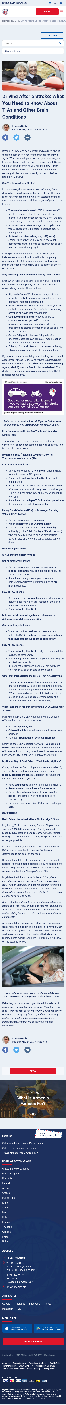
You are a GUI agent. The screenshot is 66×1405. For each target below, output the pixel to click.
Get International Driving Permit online (22, 1143)
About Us (6, 1363)
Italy (4, 1217)
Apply (47, 11)
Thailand (7, 1226)
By (20, 126)
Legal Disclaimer (9, 1390)
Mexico (6, 1212)
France (6, 1222)
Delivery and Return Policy (14, 1369)
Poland (6, 1241)
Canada (6, 1231)
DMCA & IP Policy (26, 1366)
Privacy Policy (49, 1369)
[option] (33, 1099)
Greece (6, 1192)
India (5, 1236)
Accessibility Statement (45, 1366)
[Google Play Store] (49, 1328)
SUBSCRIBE (52, 35)
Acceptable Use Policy (38, 1363)
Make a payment (33, 1341)
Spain (5, 1207)
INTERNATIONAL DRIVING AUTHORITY (14, 3)
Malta (5, 1202)
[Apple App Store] (17, 1328)
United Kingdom (11, 1173)
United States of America (15, 1168)
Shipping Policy (33, 1369)
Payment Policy (9, 1366)
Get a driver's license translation (19, 1148)
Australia (7, 1188)
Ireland (6, 1183)
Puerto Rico (8, 1197)
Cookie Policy (55, 1363)
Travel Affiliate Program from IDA (20, 1152)
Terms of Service (19, 1363)
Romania (7, 1178)
